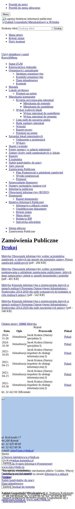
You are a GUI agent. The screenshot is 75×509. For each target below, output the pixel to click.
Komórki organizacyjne (29, 77)
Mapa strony (16, 34)
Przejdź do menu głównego (24, 7)
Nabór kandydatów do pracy (25, 162)
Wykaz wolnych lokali (29, 109)
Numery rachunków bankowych (27, 185)
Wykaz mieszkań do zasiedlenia (41, 113)
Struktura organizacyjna (29, 73)
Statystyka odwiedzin (28, 221)
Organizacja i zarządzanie (23, 70)
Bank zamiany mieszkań (30, 123)
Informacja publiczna (21, 189)
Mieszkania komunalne (22, 96)
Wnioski (21, 126)
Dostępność (15, 195)
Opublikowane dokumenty (31, 208)
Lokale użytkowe (19, 90)
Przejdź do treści (18, 4)
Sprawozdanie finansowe (23, 182)
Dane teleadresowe (27, 80)
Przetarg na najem (26, 93)
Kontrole (21, 83)
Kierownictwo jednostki (22, 67)
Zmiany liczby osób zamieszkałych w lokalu (34, 152)
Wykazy (20, 142)
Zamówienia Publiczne (22, 169)
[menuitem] (41, 64)
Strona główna (17, 228)
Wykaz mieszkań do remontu (40, 116)
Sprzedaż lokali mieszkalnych (26, 136)
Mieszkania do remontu (36, 103)
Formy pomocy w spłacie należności (30, 149)
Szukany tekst (9, 28)
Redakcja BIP (24, 218)
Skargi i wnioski (18, 146)
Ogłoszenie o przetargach (30, 139)
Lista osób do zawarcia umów (33, 119)
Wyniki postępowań (27, 175)
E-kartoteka (15, 159)
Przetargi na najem (26, 133)
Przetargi (21, 179)
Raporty (13, 156)
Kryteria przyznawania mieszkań (35, 100)
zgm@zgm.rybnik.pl (21, 450)
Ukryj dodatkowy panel (15, 54)
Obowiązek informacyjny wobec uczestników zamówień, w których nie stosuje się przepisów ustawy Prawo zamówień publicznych (37, 259)
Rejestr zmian (16, 38)
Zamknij (7, 463)
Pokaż (67, 336)
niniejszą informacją (14, 501)
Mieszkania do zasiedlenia (38, 106)
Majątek (13, 86)
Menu (9, 57)
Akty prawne (16, 165)
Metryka (19, 323)
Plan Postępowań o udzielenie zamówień (39, 172)
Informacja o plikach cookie (32, 205)
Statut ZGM (16, 63)
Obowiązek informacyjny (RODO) (29, 192)
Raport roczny (24, 129)
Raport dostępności (27, 198)
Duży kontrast (17, 41)
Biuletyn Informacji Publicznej (26, 202)
